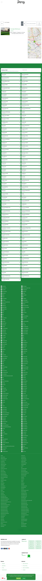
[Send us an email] (6, 548)
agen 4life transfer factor (4, 468)
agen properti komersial (24, 519)
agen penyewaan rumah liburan (25, 510)
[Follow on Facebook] (1, 548)
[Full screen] (29, 29)
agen (21, 467)
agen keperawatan (23, 487)
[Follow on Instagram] (3, 548)
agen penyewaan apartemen (4, 500)
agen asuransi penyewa (4, 474)
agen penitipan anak (23, 497)
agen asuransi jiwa (3, 471)
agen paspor (2, 493)
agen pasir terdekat (23, 491)
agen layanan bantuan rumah (24, 490)
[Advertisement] (21, 12)
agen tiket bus (2, 526)
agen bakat (22, 477)
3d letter (2, 455)
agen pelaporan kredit (24, 493)
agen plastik (2, 517)
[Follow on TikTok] (4, 548)
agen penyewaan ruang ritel (4, 510)
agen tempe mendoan (24, 523)
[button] (2, 2)
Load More (21, 529)
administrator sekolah (3, 464)
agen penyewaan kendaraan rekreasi (5, 504)
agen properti (2, 519)
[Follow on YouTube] (9, 548)
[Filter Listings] (2, 23)
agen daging (2, 478)
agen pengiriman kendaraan (4, 497)
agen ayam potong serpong (4, 477)
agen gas (22, 481)
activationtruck (3, 461)
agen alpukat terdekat (24, 468)
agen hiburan (2, 484)
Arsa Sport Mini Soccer (15, 29)
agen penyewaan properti (24, 507)
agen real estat (2, 520)
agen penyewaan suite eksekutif (5, 513)
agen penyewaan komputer (24, 504)
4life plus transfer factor (4, 458)
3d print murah (23, 455)
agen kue (2, 490)
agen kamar (22, 484)
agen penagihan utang (24, 494)
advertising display (23, 464)
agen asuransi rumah (23, 474)
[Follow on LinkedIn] (7, 548)
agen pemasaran (3, 494)
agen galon (2, 481)
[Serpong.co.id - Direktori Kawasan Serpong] (21, 2)
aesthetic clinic (2, 467)
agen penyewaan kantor (24, 503)
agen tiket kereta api (23, 526)
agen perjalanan (3, 516)
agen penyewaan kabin (3, 503)
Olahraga (11, 30)
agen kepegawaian (3, 487)
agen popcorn (23, 517)
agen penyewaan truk (24, 513)
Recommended (31, 23)
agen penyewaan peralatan (4, 507)
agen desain (22, 478)
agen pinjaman (23, 516)
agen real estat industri (24, 520)
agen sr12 (2, 523)
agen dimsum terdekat (3, 480)
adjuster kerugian (23, 461)
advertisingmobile (3, 465)
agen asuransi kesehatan (24, 471)
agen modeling (2, 491)
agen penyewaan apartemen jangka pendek (26, 500)
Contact (24, 569)
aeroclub (22, 465)
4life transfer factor (23, 458)
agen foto (22, 480)
